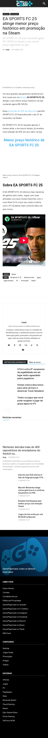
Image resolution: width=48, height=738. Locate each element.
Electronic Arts (29, 277)
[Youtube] (24, 350)
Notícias (12, 10)
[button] (44, 3)
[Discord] (10, 345)
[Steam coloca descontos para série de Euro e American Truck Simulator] (9, 388)
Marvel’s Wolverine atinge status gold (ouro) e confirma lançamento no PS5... (31, 490)
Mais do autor (35, 362)
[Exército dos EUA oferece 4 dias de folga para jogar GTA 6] (9, 478)
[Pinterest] (17, 55)
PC (17, 281)
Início (5, 10)
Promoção (24, 281)
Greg (4, 457)
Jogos (39, 277)
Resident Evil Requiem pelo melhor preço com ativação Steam (30, 503)
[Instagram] (21, 345)
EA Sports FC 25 (15, 277)
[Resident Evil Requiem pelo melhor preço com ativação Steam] (9, 504)
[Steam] (27, 345)
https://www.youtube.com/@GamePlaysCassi (24, 326)
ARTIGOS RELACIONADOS (15, 362)
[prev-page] (4, 410)
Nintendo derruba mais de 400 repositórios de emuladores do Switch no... (21, 450)
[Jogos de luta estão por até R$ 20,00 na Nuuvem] (9, 517)
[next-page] (8, 410)
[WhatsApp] (23, 55)
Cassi (7, 50)
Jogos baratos (8, 281)
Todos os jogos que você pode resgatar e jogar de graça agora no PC (30, 400)
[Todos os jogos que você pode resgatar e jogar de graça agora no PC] (9, 400)
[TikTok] (32, 345)
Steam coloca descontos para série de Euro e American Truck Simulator (30, 388)
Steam (23, 97)
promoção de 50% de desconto (22, 111)
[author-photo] (24, 319)
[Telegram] (30, 55)
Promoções (14, 14)
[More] (36, 55)
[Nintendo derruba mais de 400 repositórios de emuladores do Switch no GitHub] (24, 433)
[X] (11, 55)
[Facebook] (5, 55)
